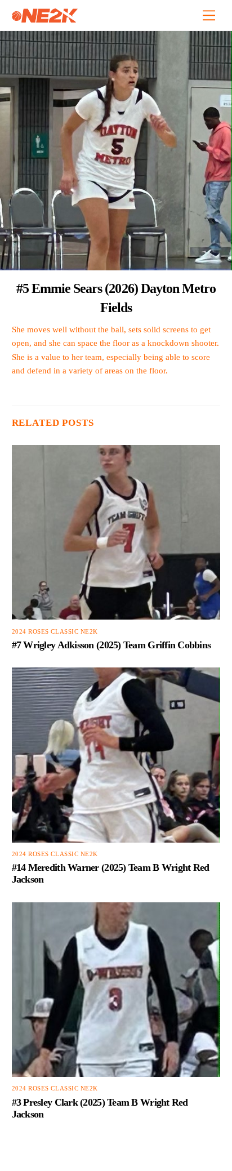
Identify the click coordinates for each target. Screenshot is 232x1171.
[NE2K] (45, 18)
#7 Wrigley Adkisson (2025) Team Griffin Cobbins (111, 645)
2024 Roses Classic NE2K (55, 632)
